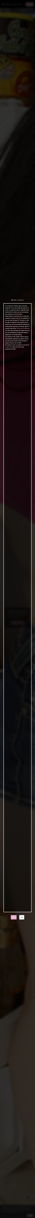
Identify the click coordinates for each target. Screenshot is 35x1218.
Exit (22, 917)
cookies (7, 347)
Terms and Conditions (23, 328)
